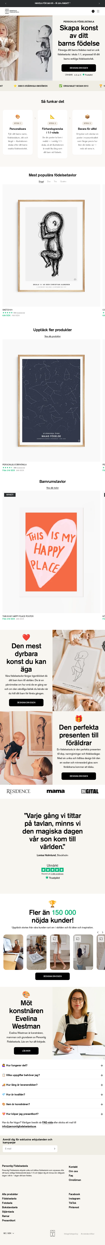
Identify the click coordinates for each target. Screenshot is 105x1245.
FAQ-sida (47, 1122)
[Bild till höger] (102, 932)
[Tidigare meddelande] (6, 4)
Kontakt (73, 1167)
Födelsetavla (9, 1199)
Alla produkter (10, 1194)
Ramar (5, 1216)
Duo (49, 181)
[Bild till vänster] (97, 932)
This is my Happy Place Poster (17, 616)
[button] (98, 11)
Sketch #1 (7, 310)
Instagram (74, 1199)
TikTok (72, 1203)
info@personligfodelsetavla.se (19, 1126)
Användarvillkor (87, 1234)
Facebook (74, 1194)
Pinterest (74, 1207)
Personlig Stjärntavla (14, 465)
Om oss (73, 1171)
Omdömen (75, 1180)
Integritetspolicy (71, 1234)
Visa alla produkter (52, 336)
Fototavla (7, 1203)
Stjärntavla (8, 1212)
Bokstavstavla (10, 1207)
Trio (55, 181)
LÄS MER (26, 1051)
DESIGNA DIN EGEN (79, 68)
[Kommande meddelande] (99, 4)
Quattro (63, 181)
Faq (71, 1176)
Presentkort (8, 1220)
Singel (41, 181)
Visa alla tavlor (52, 487)
